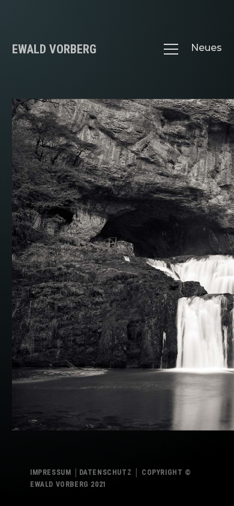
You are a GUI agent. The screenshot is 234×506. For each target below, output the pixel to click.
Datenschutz (105, 472)
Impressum (50, 472)
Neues (206, 47)
